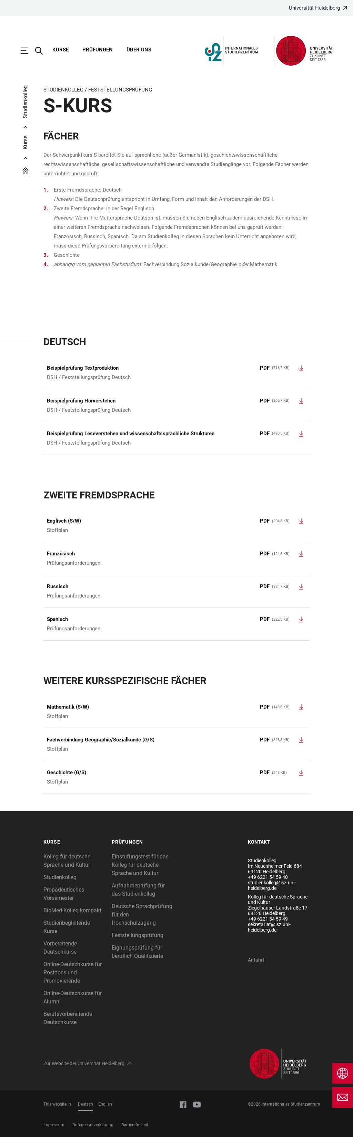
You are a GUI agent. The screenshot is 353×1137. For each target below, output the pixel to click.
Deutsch (85, 1104)
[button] (74, 842)
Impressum (53, 1125)
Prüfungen (97, 50)
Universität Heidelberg (314, 8)
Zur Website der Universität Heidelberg (83, 1063)
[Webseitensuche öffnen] (42, 50)
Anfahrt (256, 960)
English (105, 1104)
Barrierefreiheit (134, 1125)
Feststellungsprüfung (137, 935)
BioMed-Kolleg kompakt (72, 910)
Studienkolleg (60, 877)
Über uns (139, 50)
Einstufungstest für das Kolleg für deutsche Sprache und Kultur (140, 864)
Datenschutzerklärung (92, 1125)
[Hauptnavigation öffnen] (28, 50)
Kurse (60, 50)
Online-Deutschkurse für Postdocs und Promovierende (72, 972)
